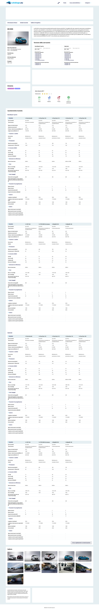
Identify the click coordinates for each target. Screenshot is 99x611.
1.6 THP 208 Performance (39, 60)
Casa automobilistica (75, 2)
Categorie (87, 2)
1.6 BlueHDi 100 (38, 63)
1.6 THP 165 (37, 59)
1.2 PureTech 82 (38, 53)
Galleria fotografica (35, 22)
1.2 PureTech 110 (38, 54)
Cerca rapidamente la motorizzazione (81, 542)
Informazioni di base (12, 22)
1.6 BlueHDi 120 (38, 64)
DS (8, 29)
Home (64, 2)
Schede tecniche (24, 22)
